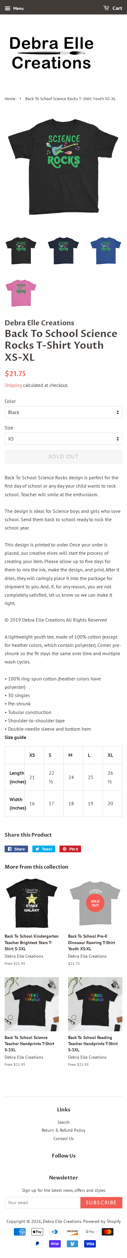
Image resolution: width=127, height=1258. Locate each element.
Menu (18, 8)
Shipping (13, 385)
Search (63, 1122)
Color (10, 401)
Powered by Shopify (102, 1221)
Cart (117, 8)
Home (10, 99)
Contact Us (63, 1138)
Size (9, 427)
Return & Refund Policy (63, 1130)
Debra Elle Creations (62, 1221)
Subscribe (101, 1202)
